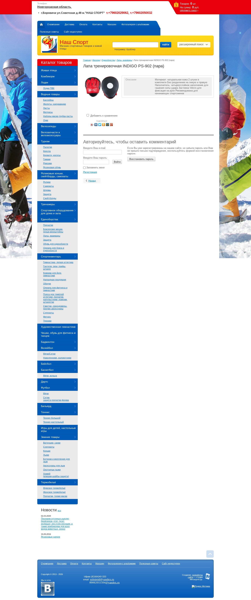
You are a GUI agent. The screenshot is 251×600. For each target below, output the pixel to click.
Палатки (47, 147)
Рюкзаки (47, 163)
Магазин (111, 24)
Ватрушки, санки (51, 443)
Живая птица (49, 70)
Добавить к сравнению (104, 115)
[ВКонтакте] (96, 124)
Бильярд (46, 406)
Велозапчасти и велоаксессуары (51, 134)
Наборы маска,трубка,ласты (58, 116)
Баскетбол (47, 369)
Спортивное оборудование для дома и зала (57, 212)
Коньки (46, 451)
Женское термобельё (54, 492)
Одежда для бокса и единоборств (53, 249)
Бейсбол (46, 363)
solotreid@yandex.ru (102, 579)
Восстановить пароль (141, 159)
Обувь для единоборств (55, 244)
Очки (45, 120)
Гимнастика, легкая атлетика (58, 262)
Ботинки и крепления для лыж (56, 460)
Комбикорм (48, 76)
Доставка (69, 24)
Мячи (46, 393)
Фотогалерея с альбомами (135, 24)
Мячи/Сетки (49, 354)
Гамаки (47, 159)
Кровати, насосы (52, 155)
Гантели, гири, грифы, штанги (54, 267)
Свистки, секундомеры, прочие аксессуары (55, 307)
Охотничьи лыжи (52, 469)
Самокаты (48, 186)
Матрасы (48, 112)
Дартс (44, 381)
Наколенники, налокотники (57, 358)
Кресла (47, 151)
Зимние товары (50, 437)
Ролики (47, 182)
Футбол (45, 387)
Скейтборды (49, 198)
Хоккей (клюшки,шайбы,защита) (56, 475)
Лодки (44, 82)
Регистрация (90, 172)
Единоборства (49, 219)
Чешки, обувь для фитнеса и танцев (58, 334)
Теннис (45, 412)
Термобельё (48, 482)
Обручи (47, 283)
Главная (41, 24)
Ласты (46, 108)
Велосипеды (48, 126)
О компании (53, 24)
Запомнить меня (95, 167)
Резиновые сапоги (50, 537)
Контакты (97, 24)
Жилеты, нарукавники (54, 104)
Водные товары (50, 94)
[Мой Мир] (108, 124)
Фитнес (47, 317)
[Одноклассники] (104, 124)
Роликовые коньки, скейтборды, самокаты (54, 175)
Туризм (45, 141)
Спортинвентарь (51, 256)
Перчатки (48, 225)
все (59, 510)
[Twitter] (100, 124)
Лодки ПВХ (48, 88)
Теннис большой (51, 418)
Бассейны (48, 100)
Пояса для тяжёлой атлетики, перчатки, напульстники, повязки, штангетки (55, 298)
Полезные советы (49, 32)
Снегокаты (48, 447)
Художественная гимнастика (58, 326)
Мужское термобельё (54, 488)
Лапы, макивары (51, 236)
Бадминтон (47, 341)
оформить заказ (188, 10)
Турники (47, 321)
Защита (47, 194)
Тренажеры (48, 204)
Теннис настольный (53, 422)
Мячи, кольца (50, 375)
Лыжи (46, 455)
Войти (117, 161)
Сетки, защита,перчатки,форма (56, 398)
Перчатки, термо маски (55, 496)
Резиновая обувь (52, 167)
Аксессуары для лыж (54, 465)
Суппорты (48, 312)
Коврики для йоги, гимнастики (52, 274)
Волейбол (47, 347)
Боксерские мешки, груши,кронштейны (53, 230)
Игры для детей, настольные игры (58, 429)
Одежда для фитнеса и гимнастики (55, 289)
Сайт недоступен (73, 32)
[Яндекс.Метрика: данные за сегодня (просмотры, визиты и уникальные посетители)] (201, 586)
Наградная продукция (54, 279)
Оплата (83, 24)
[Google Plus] (111, 124)
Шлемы (47, 190)
